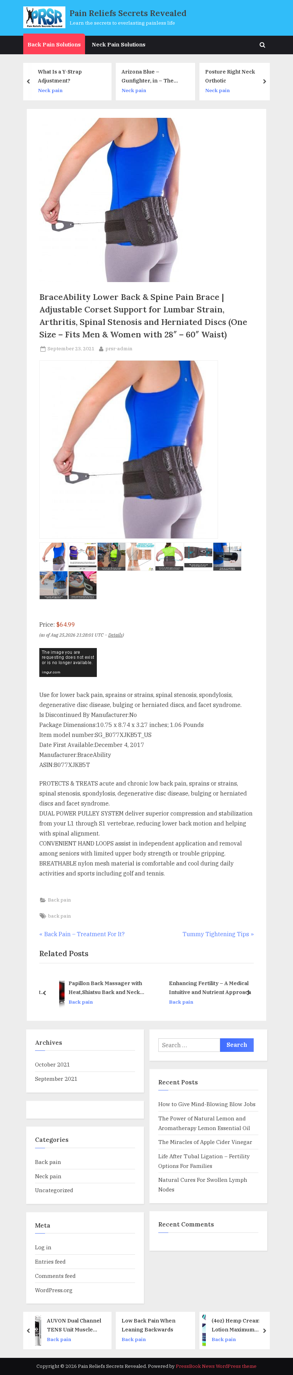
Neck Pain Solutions (118, 44)
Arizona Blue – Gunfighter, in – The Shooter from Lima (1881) (92, 76)
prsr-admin (119, 348)
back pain (59, 916)
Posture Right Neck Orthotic (174, 76)
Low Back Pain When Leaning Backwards (93, 1325)
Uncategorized (54, 1190)
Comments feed (55, 1275)
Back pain (59, 900)
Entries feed (50, 1261)
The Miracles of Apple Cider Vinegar (205, 1141)
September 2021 (56, 1078)
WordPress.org (54, 1290)
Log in (43, 1247)
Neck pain (78, 90)
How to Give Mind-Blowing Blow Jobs (206, 1104)
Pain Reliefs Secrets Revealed (128, 13)
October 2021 (52, 1064)
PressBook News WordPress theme (216, 1366)
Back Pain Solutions (54, 44)
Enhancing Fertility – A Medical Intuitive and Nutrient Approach (202, 987)
